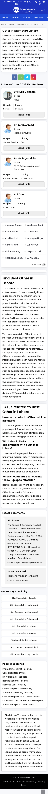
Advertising (31, 781)
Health (15, 17)
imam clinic (8, 668)
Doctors (26, 17)
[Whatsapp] (21, 77)
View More (37, 264)
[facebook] (36, 2)
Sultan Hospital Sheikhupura (16, 688)
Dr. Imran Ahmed (24, 125)
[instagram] (33, 77)
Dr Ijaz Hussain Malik (30, 696)
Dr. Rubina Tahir (10, 700)
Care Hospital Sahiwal (13, 672)
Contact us (18, 781)
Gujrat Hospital (23, 668)
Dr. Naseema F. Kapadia (14, 676)
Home (5, 17)
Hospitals (38, 17)
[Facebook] (14, 77)
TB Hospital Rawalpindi (31, 700)
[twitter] (40, 4)
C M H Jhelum (28, 704)
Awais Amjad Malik (25, 158)
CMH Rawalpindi (10, 696)
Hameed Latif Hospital (13, 684)
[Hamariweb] (24, 10)
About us (7, 781)
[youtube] (43, 2)
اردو (43, 10)
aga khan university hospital (17, 692)
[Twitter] (27, 77)
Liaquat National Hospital (15, 680)
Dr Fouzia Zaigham (25, 91)
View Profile (24, 114)
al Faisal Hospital (11, 704)
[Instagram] (40, 2)
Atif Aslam (20, 194)
